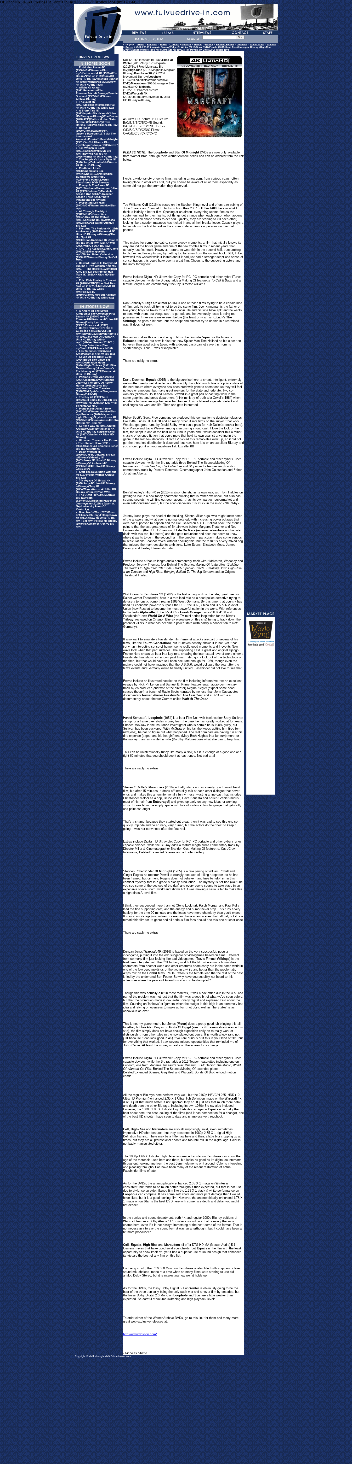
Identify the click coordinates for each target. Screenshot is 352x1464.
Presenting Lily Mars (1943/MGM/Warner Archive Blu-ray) (96, 205)
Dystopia (242, 44)
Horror (163, 44)
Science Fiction (225, 44)
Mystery (186, 44)
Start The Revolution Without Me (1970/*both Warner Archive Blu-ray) (96, 474)
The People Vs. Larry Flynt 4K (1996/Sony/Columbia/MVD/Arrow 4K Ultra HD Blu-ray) (97, 162)
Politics (271, 44)
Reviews (152, 44)
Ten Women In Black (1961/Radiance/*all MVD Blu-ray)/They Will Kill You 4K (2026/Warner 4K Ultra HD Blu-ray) (97, 152)
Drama (209, 44)
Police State (257, 44)
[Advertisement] (260, 723)
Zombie (198, 44)
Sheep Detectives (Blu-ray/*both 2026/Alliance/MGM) (94, 347)
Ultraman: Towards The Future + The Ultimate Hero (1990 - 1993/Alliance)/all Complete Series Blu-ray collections (97, 444)
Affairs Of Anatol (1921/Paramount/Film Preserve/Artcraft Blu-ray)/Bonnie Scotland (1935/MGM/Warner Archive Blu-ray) (97, 93)
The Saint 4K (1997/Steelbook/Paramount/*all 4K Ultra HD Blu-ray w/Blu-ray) (95, 104)
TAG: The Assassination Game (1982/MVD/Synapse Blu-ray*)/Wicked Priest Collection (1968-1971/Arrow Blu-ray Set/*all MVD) (97, 254)
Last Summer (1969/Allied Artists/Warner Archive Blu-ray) (95, 352)
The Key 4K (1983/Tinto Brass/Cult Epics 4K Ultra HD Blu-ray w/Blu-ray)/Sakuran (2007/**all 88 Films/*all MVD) (97, 401)
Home (140, 44)
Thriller (174, 44)
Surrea (129, 47)
